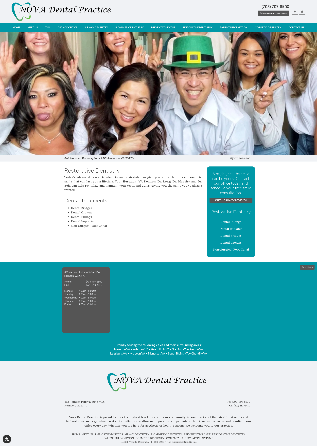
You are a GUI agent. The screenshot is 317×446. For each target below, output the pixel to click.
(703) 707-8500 (241, 158)
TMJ (47, 27)
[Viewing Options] (6, 439)
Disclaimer (192, 438)
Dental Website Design (133, 441)
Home (16, 27)
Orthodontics (67, 27)
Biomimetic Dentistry (129, 27)
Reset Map (307, 267)
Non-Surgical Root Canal (89, 226)
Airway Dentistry (96, 27)
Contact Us (296, 27)
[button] (86, 300)
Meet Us (33, 27)
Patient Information (233, 27)
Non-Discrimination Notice (182, 441)
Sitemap (207, 438)
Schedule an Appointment (273, 13)
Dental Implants (82, 221)
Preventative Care (163, 27)
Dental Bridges (81, 208)
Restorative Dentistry (197, 27)
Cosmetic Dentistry (268, 27)
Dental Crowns (81, 212)
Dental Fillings (81, 217)
